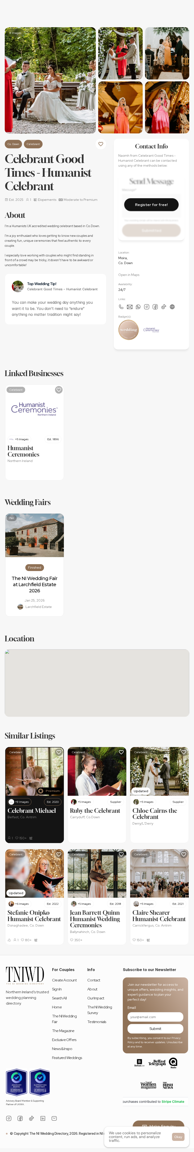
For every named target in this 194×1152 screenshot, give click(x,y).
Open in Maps (128, 275)
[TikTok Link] (31, 1118)
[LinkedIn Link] (43, 1118)
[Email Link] (54, 1118)
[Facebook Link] (155, 307)
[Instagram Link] (147, 307)
